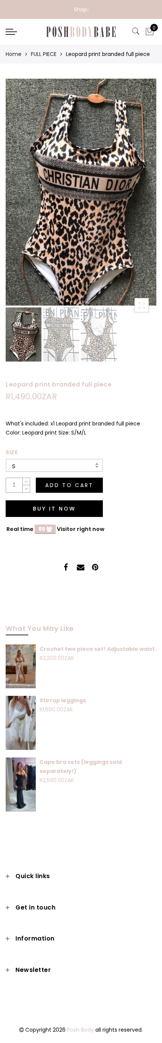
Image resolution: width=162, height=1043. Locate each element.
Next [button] (132, 196)
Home (13, 54)
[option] (81, 192)
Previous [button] (19, 196)
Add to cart (69, 485)
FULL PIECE (44, 54)
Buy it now (54, 508)
